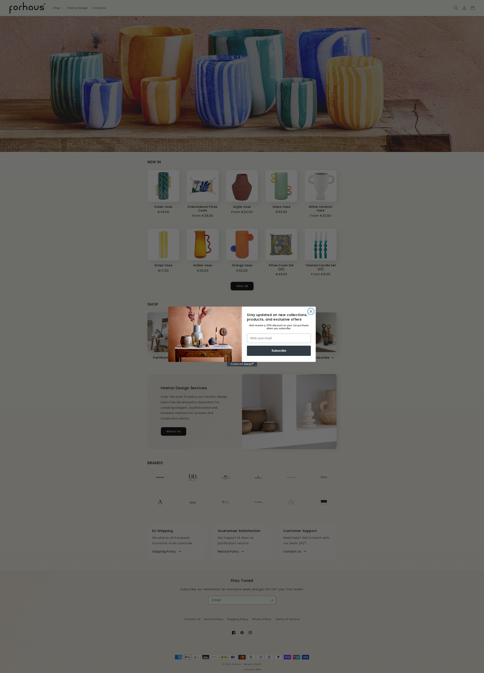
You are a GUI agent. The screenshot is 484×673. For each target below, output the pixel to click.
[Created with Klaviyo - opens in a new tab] (242, 364)
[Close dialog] (311, 311)
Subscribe (278, 350)
